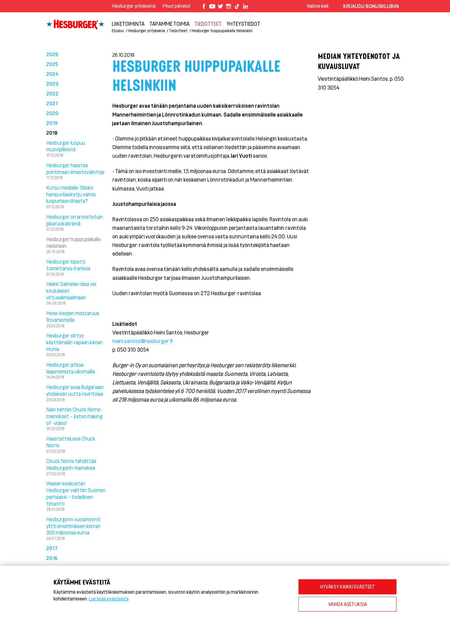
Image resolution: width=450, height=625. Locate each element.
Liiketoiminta (128, 23)
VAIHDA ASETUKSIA (347, 604)
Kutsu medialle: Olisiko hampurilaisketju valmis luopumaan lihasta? (71, 194)
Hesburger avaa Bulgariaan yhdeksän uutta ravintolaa (74, 390)
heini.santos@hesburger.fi (142, 341)
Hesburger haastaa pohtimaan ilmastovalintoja (75, 168)
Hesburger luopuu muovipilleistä (65, 146)
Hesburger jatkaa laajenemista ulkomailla (70, 367)
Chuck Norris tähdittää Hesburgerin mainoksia (71, 464)
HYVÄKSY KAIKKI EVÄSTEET (347, 586)
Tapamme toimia (169, 23)
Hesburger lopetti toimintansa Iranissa (68, 264)
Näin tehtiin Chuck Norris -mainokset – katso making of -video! (74, 416)
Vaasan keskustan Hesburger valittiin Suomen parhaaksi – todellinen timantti (76, 493)
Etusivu (118, 30)
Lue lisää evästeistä (109, 598)
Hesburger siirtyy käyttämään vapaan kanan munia (74, 342)
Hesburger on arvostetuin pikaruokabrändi (74, 220)
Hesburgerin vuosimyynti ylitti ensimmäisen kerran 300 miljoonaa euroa (73, 526)
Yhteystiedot (243, 23)
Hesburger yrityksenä (134, 6)
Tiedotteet (208, 23)
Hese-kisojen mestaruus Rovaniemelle (72, 316)
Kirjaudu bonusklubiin (371, 6)
